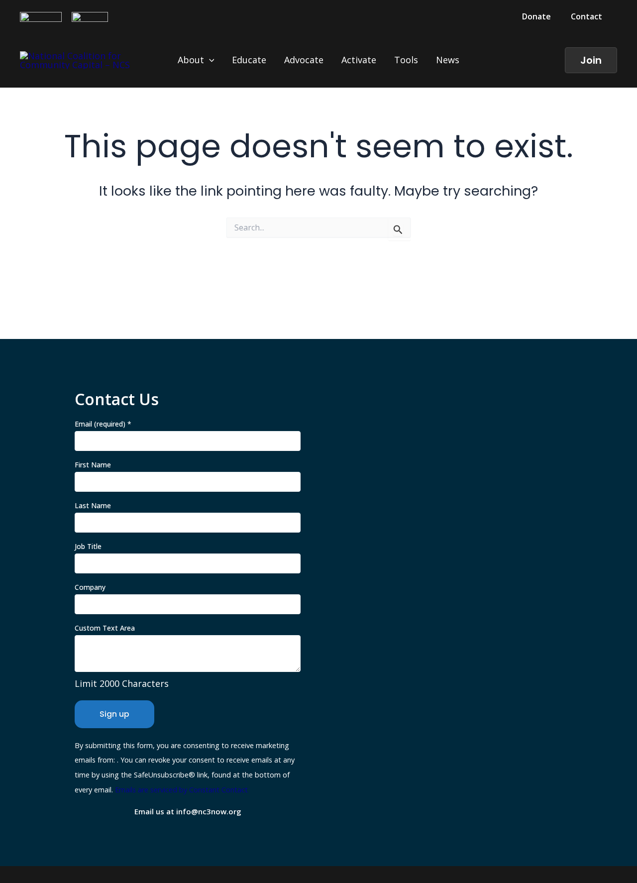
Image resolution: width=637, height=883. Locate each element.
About (191, 60)
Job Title (88, 546)
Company (90, 587)
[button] (591, 60)
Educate (249, 60)
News (447, 60)
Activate (358, 60)
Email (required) (103, 424)
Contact (586, 16)
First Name (93, 464)
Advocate (303, 60)
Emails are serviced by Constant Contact (181, 789)
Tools (406, 60)
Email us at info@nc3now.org (187, 811)
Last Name (93, 505)
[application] (209, 60)
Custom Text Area (105, 628)
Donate (536, 16)
